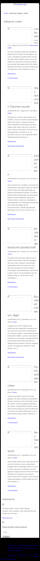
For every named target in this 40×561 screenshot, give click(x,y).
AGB (30, 555)
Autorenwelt (34, 45)
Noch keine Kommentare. (16, 146)
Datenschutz (22, 555)
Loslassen (36, 32)
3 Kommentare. (13, 78)
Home (6, 13)
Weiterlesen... (12, 74)
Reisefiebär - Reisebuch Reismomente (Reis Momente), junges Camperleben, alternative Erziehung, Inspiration (23, 547)
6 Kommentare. (13, 287)
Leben (10, 48)
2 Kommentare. (13, 423)
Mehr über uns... (7, 518)
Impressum (12, 555)
